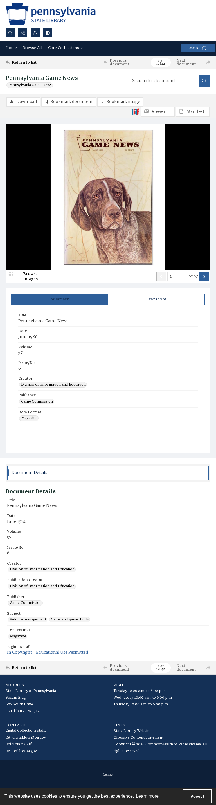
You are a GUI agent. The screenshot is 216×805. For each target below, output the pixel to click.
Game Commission (37, 401)
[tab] (60, 299)
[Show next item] (204, 276)
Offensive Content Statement (138, 738)
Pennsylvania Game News (30, 85)
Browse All (32, 48)
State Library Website (132, 731)
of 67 (193, 276)
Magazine (29, 418)
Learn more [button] (147, 796)
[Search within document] (204, 81)
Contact (108, 775)
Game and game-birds (70, 619)
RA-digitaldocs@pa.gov (26, 738)
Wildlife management (28, 619)
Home (11, 48)
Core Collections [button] (63, 48)
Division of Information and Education (53, 385)
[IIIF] (135, 111)
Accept (197, 796)
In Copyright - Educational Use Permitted (47, 652)
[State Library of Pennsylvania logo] (51, 14)
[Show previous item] (161, 276)
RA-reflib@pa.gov (21, 751)
